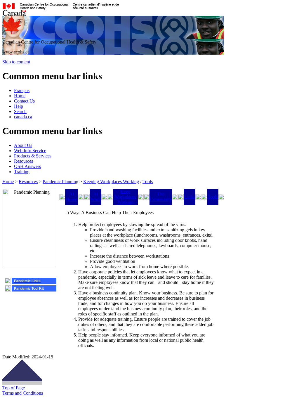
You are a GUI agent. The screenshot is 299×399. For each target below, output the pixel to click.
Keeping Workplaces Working (111, 181)
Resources (23, 161)
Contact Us (24, 100)
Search (20, 111)
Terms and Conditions (22, 393)
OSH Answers (27, 166)
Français (21, 90)
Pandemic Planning (60, 181)
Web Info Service (30, 150)
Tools (147, 181)
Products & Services (32, 155)
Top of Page (13, 387)
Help (18, 106)
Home (19, 95)
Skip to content (16, 61)
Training (21, 171)
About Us (23, 145)
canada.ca (23, 116)
